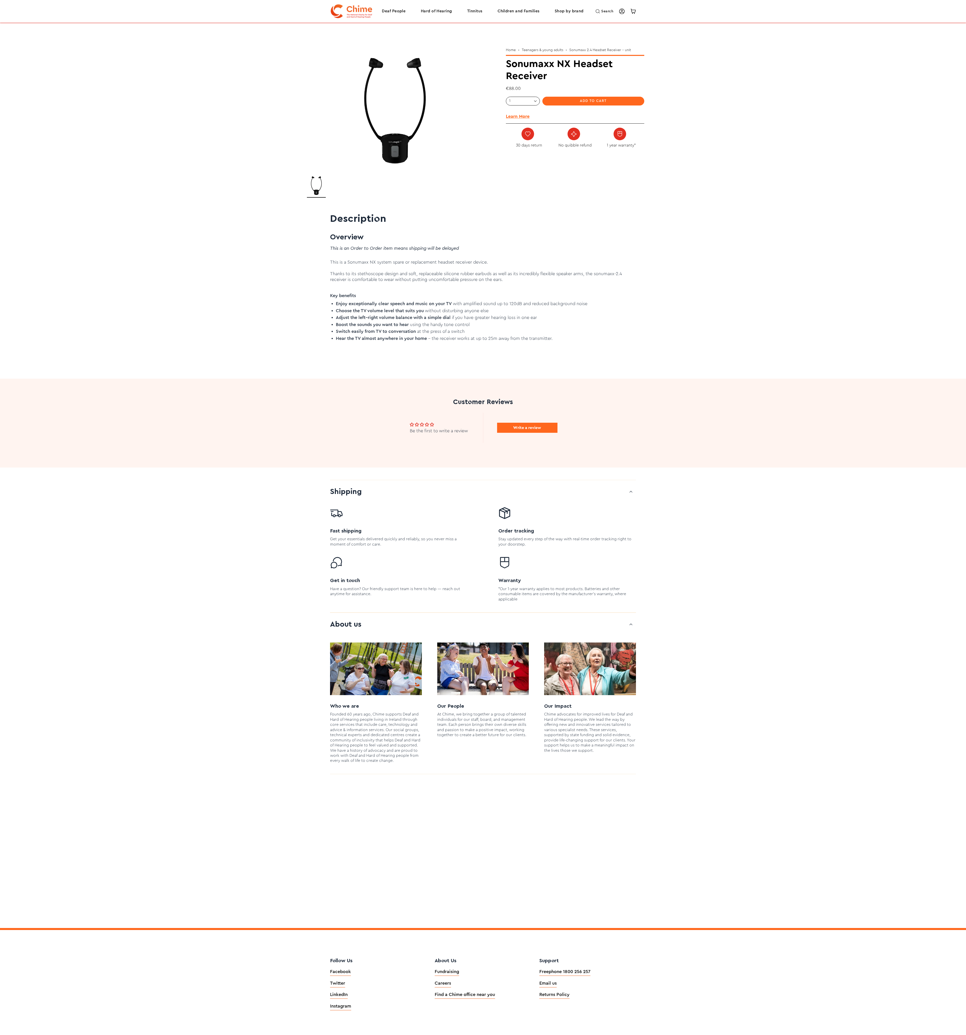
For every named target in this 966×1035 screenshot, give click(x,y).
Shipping (346, 491)
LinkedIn (339, 994)
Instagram (340, 1006)
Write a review (527, 428)
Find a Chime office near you (465, 994)
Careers (443, 983)
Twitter (337, 983)
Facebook (340, 971)
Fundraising (447, 971)
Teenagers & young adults (542, 50)
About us (345, 624)
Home (511, 50)
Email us (548, 983)
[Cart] (633, 11)
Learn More (518, 116)
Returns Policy (554, 994)
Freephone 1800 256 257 (564, 971)
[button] (393, 11)
